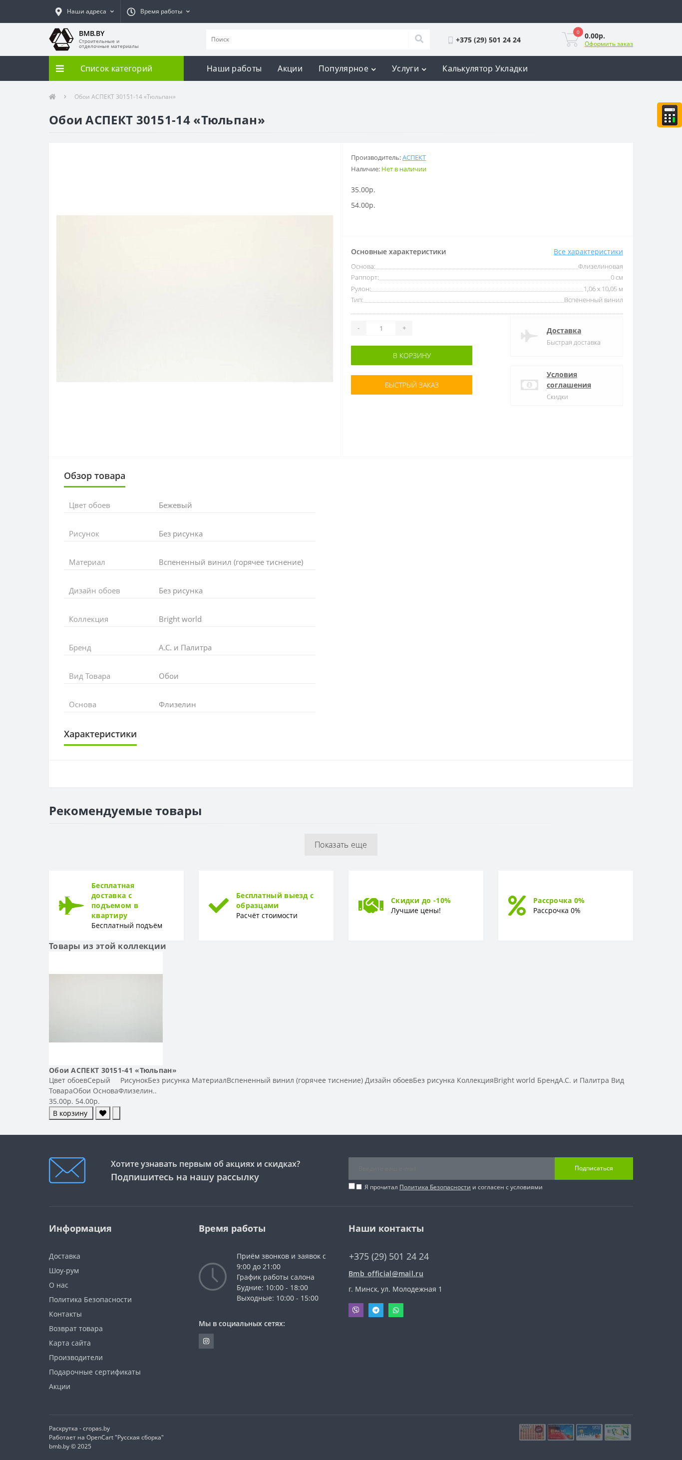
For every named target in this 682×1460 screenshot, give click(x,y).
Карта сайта (70, 1343)
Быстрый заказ (382, 385)
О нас (58, 1285)
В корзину (382, 355)
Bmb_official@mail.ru (385, 1273)
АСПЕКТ (414, 157)
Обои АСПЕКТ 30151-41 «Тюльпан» (113, 1070)
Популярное (343, 68)
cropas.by (96, 1428)
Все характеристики (588, 251)
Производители (76, 1357)
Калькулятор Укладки (485, 68)
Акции (290, 68)
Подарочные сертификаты (95, 1372)
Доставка (564, 330)
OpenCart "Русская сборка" (125, 1437)
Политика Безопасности (435, 1187)
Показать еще (341, 844)
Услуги (405, 68)
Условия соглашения (569, 380)
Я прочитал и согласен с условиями (453, 1187)
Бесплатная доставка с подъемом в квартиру (114, 900)
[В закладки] (102, 1113)
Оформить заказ (609, 43)
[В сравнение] (116, 1113)
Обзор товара (94, 476)
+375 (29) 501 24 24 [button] (389, 1256)
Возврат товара (76, 1328)
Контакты (65, 1314)
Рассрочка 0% (559, 900)
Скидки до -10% (421, 900)
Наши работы (234, 68)
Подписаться (594, 1168)
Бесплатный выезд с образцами (275, 900)
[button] (84, 11)
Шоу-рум (64, 1270)
